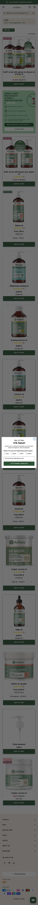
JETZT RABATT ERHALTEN (19, 463)
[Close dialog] (34, 439)
